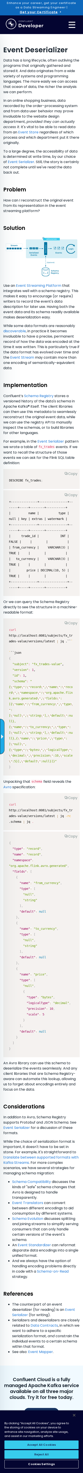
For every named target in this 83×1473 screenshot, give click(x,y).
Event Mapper (40, 1351)
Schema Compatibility (31, 1181)
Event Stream (22, 357)
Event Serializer (21, 161)
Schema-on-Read (53, 1271)
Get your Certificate (39, 12)
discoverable (14, 331)
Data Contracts (44, 1325)
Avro (7, 787)
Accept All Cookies (41, 1445)
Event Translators (27, 1202)
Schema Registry (39, 395)
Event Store (28, 132)
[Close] (74, 1415)
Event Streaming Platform (38, 285)
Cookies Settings (41, 1464)
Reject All (41, 1454)
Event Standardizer (34, 1245)
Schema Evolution (27, 1218)
